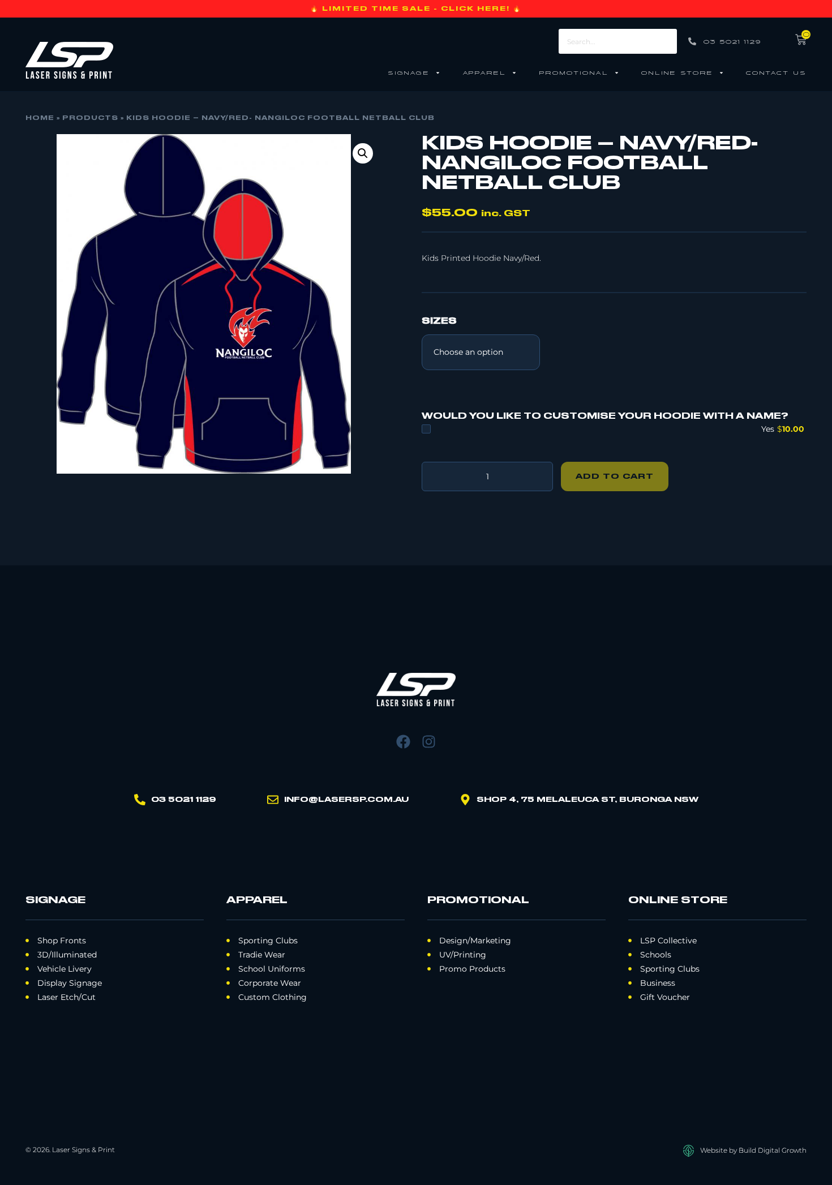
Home (39, 118)
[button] (363, 153)
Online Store (677, 72)
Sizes (439, 321)
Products (90, 118)
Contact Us (776, 72)
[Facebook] (403, 742)
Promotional (573, 72)
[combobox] (617, 41)
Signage (409, 72)
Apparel (484, 72)
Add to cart (615, 476)
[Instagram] (429, 742)
